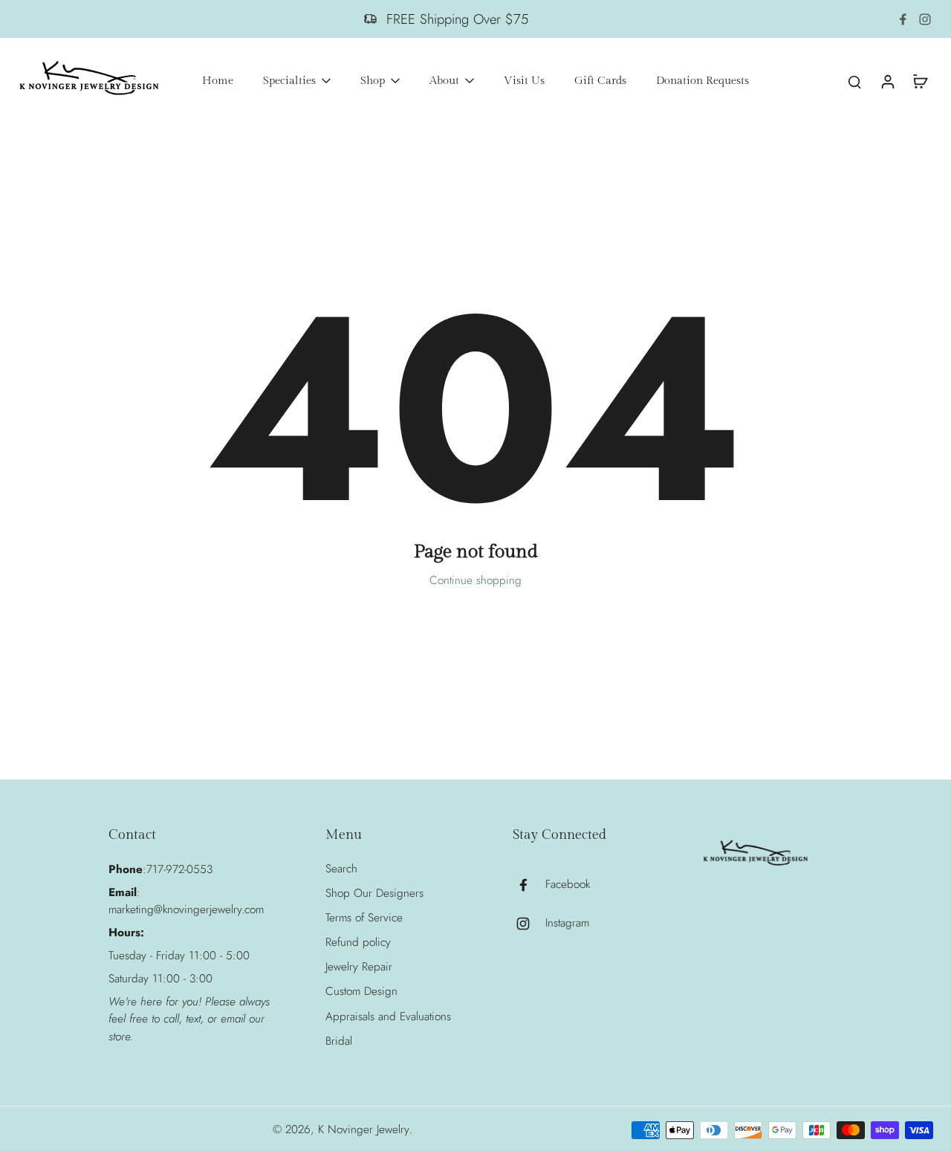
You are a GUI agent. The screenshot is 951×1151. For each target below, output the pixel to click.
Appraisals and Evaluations (388, 1017)
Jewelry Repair (358, 967)
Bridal (338, 1041)
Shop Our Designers (374, 893)
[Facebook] (903, 19)
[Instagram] (925, 19)
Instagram (567, 923)
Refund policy (358, 942)
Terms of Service (364, 918)
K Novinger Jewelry (363, 1129)
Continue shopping (475, 580)
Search (341, 869)
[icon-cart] (919, 81)
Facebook (567, 884)
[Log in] (887, 81)
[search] (854, 81)
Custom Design (361, 991)
